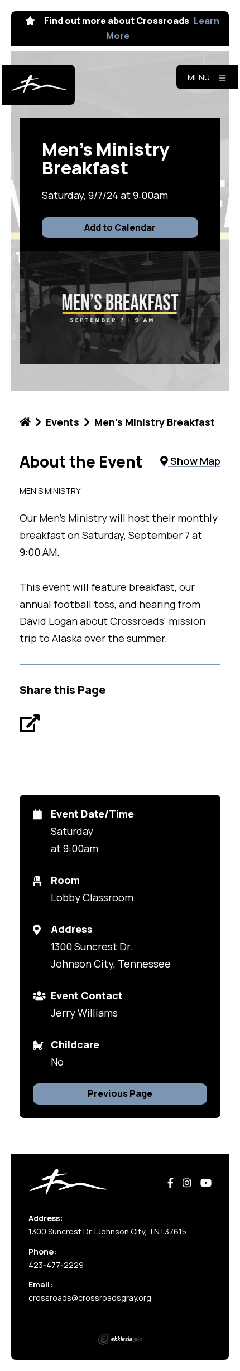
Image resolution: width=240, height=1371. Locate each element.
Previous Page (120, 1093)
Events (62, 422)
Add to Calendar (120, 227)
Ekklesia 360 (120, 1339)
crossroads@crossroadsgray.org (89, 1297)
